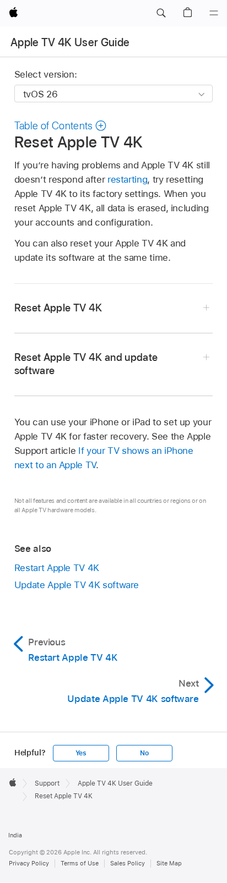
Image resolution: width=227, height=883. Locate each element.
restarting (127, 179)
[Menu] (214, 13)
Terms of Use (80, 863)
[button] (161, 13)
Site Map (169, 863)
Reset (58, 307)
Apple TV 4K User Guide (69, 42)
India (15, 835)
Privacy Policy (29, 863)
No (144, 753)
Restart (56, 567)
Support (47, 783)
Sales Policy (127, 863)
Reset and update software (86, 364)
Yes (81, 753)
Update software (76, 584)
